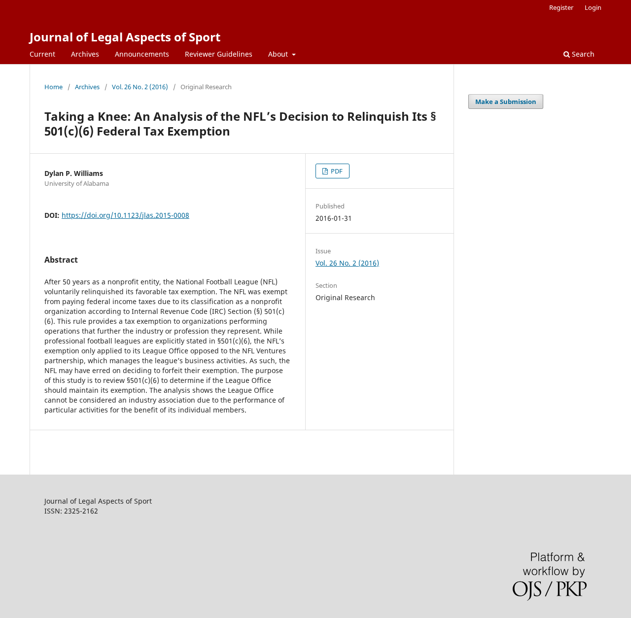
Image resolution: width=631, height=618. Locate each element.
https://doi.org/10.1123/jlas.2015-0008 (125, 215)
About (279, 54)
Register (561, 7)
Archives (85, 54)
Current (42, 54)
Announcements (142, 54)
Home (53, 86)
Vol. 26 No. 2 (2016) (140, 86)
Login (593, 7)
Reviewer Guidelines (218, 54)
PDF (336, 171)
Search (582, 54)
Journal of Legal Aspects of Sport (125, 37)
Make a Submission (505, 101)
